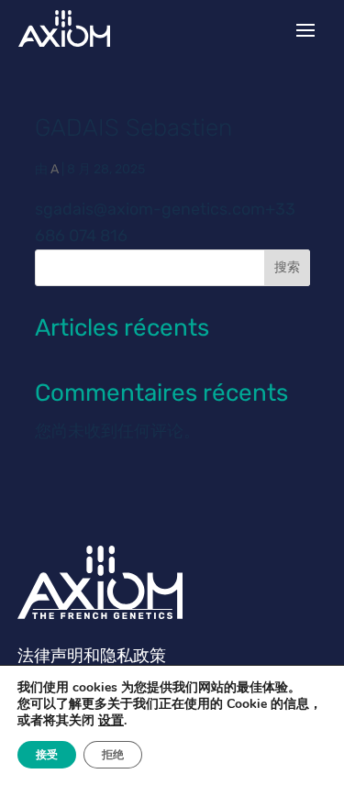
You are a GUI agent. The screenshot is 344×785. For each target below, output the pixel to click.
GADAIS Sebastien (133, 128)
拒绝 (113, 754)
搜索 (287, 267)
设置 (111, 721)
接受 (47, 754)
